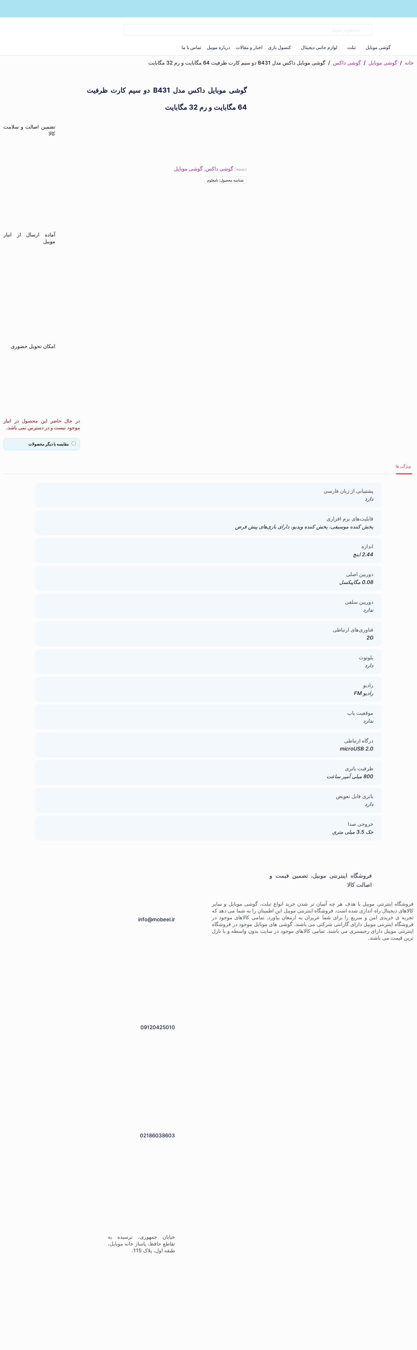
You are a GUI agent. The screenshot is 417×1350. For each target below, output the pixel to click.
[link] (94, 30)
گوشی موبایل (382, 63)
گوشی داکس (347, 63)
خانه (409, 63)
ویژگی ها (403, 466)
